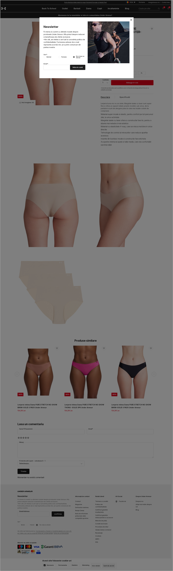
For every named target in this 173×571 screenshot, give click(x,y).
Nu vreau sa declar (80, 57)
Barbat (49, 57)
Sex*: (45, 54)
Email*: (46, 64)
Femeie (64, 57)
